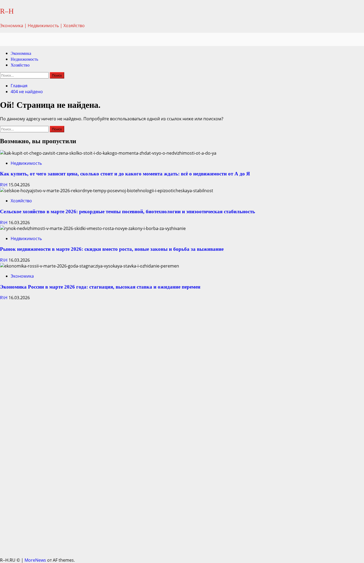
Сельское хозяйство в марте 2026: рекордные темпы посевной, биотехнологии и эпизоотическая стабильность (127, 211)
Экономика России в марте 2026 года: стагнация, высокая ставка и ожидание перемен (100, 287)
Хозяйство (20, 65)
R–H (7, 11)
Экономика (21, 53)
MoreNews (35, 560)
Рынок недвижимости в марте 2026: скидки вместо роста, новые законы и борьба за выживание (112, 249)
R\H (4, 185)
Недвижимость (24, 59)
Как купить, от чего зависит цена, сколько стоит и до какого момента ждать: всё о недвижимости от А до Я (125, 173)
